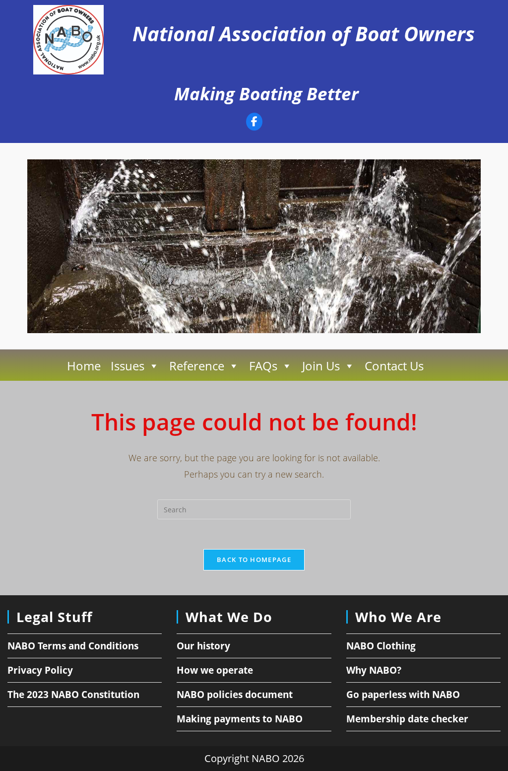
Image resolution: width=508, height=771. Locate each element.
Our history (203, 645)
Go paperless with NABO (403, 694)
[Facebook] (254, 123)
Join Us (321, 365)
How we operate (215, 670)
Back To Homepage (254, 559)
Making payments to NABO (240, 718)
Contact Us (394, 365)
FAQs (263, 365)
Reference (196, 365)
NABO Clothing (381, 645)
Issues (127, 365)
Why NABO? (373, 670)
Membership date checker (407, 718)
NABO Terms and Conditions (72, 645)
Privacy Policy (40, 670)
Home (84, 365)
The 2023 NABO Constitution (73, 694)
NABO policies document (235, 694)
